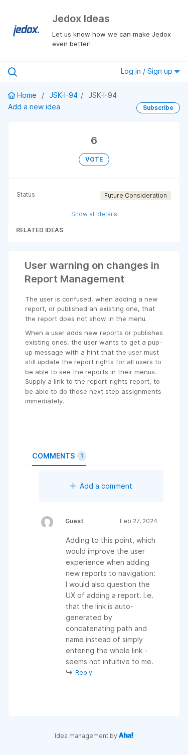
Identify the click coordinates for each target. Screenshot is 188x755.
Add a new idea (34, 106)
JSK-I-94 (63, 95)
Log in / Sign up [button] (147, 71)
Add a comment (106, 486)
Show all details (94, 214)
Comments (57, 455)
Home (27, 95)
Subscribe (158, 107)
